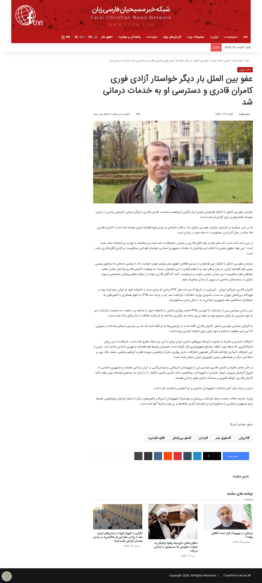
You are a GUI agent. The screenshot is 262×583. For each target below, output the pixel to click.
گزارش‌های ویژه (172, 37)
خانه (245, 37)
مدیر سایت (244, 114)
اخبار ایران (216, 60)
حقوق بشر (107, 37)
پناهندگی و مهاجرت (129, 37)
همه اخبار (237, 60)
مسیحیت (231, 37)
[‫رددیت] (168, 456)
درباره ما (152, 37)
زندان (202, 438)
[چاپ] (138, 456)
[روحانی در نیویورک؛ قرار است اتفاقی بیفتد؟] (228, 516)
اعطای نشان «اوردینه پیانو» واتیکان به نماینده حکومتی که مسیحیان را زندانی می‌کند (176, 547)
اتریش (243, 438)
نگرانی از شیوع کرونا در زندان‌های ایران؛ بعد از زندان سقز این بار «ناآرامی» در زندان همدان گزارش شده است (117, 537)
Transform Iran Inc (235, 575)
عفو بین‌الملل (180, 438)
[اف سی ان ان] (131, 15)
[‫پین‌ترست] (178, 456)
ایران (215, 37)
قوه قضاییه (155, 438)
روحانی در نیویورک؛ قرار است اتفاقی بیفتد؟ (232, 535)
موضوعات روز (196, 37)
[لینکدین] (197, 456)
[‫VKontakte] (158, 456)
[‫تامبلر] (187, 456)
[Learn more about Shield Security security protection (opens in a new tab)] (6, 576)
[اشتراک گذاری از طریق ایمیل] (148, 456)
